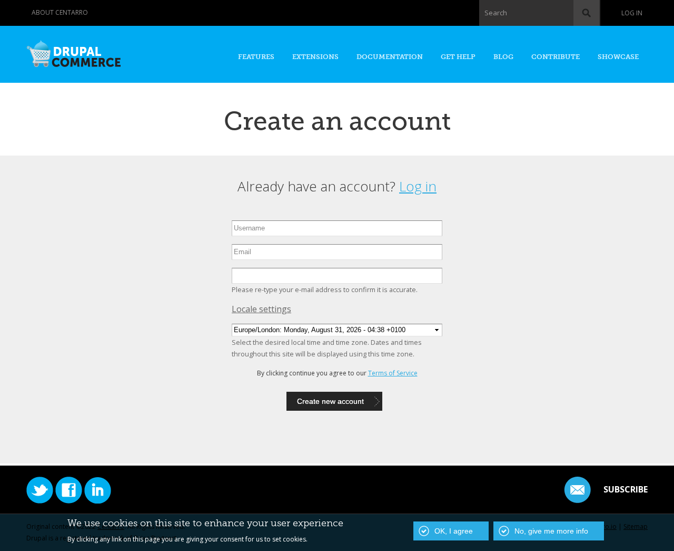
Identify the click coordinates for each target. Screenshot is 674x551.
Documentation (389, 57)
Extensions (315, 57)
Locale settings (261, 309)
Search (495, 12)
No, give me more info (551, 531)
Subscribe (625, 489)
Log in (631, 12)
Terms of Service (393, 373)
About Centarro (60, 12)
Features (256, 57)
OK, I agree (453, 531)
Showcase (618, 57)
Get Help (458, 57)
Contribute (555, 57)
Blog (503, 57)
